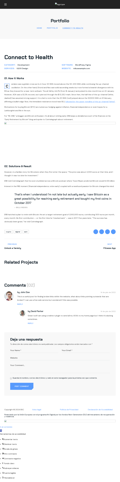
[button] (115, 4)
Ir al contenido (6, 427)
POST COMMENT (22, 386)
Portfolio (52, 28)
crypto (8, 232)
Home (39, 28)
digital (17, 232)
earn (25, 232)
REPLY (20, 304)
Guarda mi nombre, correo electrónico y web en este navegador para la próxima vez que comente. (55, 378)
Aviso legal (36, 409)
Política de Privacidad (69, 409)
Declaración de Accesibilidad (100, 409)
